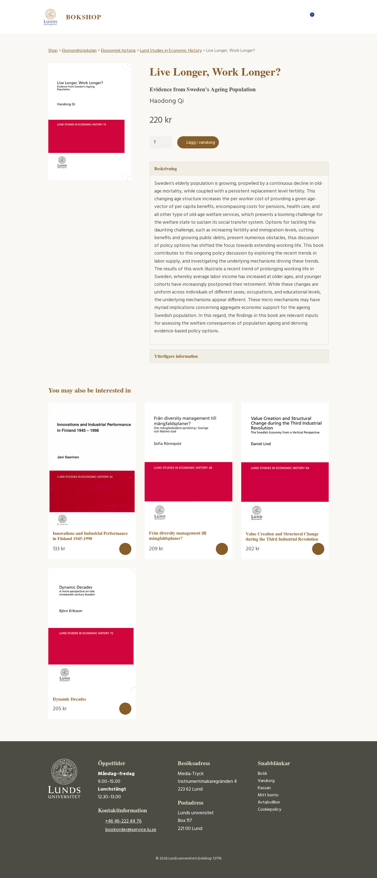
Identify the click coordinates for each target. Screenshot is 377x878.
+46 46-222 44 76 (123, 821)
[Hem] (298, 16)
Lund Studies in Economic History (171, 50)
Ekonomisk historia (118, 50)
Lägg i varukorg (201, 142)
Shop (53, 50)
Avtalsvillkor (269, 802)
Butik (262, 773)
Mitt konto (268, 795)
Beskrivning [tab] (165, 168)
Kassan (264, 788)
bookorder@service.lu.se (130, 830)
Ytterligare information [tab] (176, 356)
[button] (125, 549)
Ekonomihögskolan (79, 50)
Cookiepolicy (269, 809)
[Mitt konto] (320, 16)
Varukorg (266, 780)
